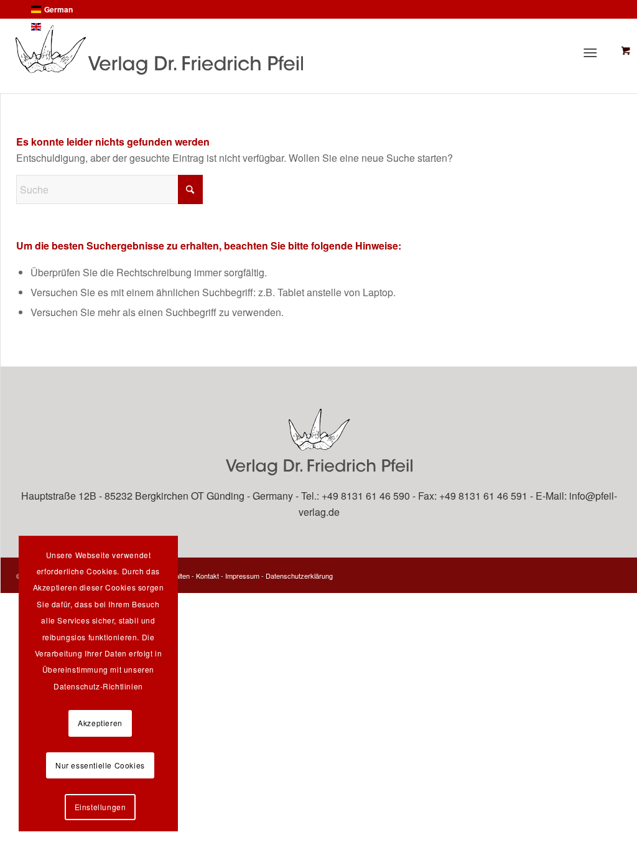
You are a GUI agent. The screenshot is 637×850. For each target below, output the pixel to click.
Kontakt (207, 576)
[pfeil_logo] (258, 50)
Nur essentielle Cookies (100, 765)
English (57, 26)
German (58, 9)
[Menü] (594, 52)
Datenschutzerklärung (299, 576)
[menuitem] (596, 52)
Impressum (242, 576)
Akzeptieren (100, 722)
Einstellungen (100, 806)
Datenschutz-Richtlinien (98, 686)
